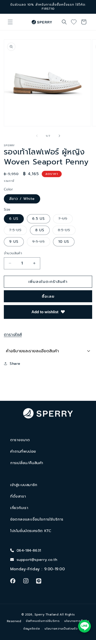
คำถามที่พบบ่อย (23, 451)
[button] (10, 22)
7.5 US (18, 231)
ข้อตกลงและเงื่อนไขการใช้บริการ (36, 519)
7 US (65, 219)
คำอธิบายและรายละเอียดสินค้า (32, 351)
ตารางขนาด (20, 440)
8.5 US (67, 231)
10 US (63, 241)
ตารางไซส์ (13, 335)
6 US (13, 218)
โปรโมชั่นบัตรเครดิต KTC (30, 531)
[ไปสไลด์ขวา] (59, 135)
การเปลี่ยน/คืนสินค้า (26, 463)
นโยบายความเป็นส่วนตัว (61, 628)
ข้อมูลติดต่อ (31, 628)
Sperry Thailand (47, 614)
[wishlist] (75, 22)
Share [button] (15, 363)
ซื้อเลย (48, 296)
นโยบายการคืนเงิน (76, 621)
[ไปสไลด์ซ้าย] (36, 135)
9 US (13, 241)
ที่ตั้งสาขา (18, 496)
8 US (39, 230)
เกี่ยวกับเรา (19, 508)
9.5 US (41, 242)
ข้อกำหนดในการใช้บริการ (43, 621)
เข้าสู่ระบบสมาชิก (23, 485)
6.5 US (38, 218)
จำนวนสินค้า (13, 253)
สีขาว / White (22, 198)
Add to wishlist (44, 312)
